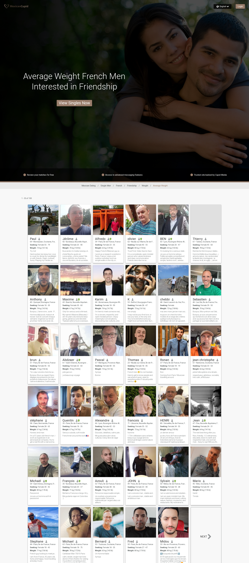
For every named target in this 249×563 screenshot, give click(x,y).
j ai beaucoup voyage (71, 375)
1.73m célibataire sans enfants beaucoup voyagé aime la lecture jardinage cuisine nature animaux (140, 439)
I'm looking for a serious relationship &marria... (173, 251)
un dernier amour (167, 433)
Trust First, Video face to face (139, 251)
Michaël (35, 481)
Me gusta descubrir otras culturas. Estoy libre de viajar (106, 437)
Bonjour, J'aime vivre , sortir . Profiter (43, 312)
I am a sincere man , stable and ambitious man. (141, 493)
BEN (163, 239)
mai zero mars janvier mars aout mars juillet (173, 312)
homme (131, 433)
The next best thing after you (204, 433)
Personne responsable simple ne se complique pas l (108, 493)
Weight (145, 185)
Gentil (195, 493)
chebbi (165, 299)
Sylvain (165, 481)
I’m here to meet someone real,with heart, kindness (108, 312)
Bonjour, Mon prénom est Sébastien (206, 312)
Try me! (33, 251)
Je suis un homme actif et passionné (40, 497)
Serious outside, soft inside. (74, 433)
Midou (164, 541)
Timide (195, 496)
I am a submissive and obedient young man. (173, 493)
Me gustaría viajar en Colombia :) (75, 497)
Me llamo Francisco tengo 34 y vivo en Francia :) (76, 493)
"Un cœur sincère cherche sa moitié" (43, 372)
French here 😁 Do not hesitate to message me (141, 372)
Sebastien (200, 299)
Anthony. (36, 299)
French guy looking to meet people (43, 554)
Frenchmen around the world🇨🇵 (75, 436)
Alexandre (102, 420)
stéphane (36, 420)
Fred (131, 541)
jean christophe (203, 360)
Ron (162, 372)
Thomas (133, 360)
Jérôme (68, 239)
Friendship (132, 185)
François (68, 481)
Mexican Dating (89, 185)
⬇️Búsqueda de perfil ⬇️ (170, 554)
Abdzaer (68, 360)
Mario (197, 481)
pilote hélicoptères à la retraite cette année (206, 372)
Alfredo (100, 239)
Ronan (164, 360)
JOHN (132, 481)
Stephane (36, 541)
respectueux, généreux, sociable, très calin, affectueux (206, 376)
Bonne (97, 375)
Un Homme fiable (102, 554)
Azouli (99, 481)
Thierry (198, 239)
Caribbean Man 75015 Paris (74, 554)
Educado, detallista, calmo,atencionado (108, 433)
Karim (99, 299)
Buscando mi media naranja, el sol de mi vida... (76, 251)
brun (33, 360)
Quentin (68, 420)
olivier (132, 239)
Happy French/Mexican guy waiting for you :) (108, 251)
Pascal (99, 360)
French (119, 185)
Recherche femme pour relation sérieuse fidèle (206, 251)
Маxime (68, 299)
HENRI (164, 420)
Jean (196, 420)
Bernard (100, 541)
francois (133, 420)
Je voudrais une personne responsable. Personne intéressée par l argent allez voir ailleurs (107, 499)
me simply (132, 312)
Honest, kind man (37, 433)
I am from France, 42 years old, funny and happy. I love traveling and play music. (43, 559)
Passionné (34, 493)
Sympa (98, 372)
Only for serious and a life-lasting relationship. (76, 312)
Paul (33, 239)
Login (240, 6)
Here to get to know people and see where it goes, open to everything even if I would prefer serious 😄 (140, 378)
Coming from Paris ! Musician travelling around (172, 376)
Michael (68, 541)
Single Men (106, 185)
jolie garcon (67, 372)
